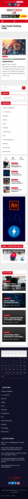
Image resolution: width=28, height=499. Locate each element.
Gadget (5, 120)
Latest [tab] (6, 159)
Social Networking (8, 139)
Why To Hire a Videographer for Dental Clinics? (16, 166)
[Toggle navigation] (14, 21)
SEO (4, 135)
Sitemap (13, 495)
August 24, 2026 (10, 288)
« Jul (2, 381)
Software (5, 56)
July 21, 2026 (9, 339)
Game (4, 124)
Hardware (6, 127)
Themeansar (15, 492)
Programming (7, 131)
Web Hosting (6, 151)
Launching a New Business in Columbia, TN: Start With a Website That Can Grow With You (13, 460)
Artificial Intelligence (8, 108)
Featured (5, 116)
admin (14, 64)
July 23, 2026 (9, 322)
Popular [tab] (13, 159)
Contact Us (7, 495)
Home (2, 495)
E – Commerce (7, 112)
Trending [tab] (21, 159)
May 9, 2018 (7, 64)
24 (3, 373)
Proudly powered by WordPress (9, 490)
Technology (6, 147)
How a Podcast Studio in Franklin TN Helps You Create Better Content (17, 184)
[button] (25, 21)
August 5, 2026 (9, 305)
